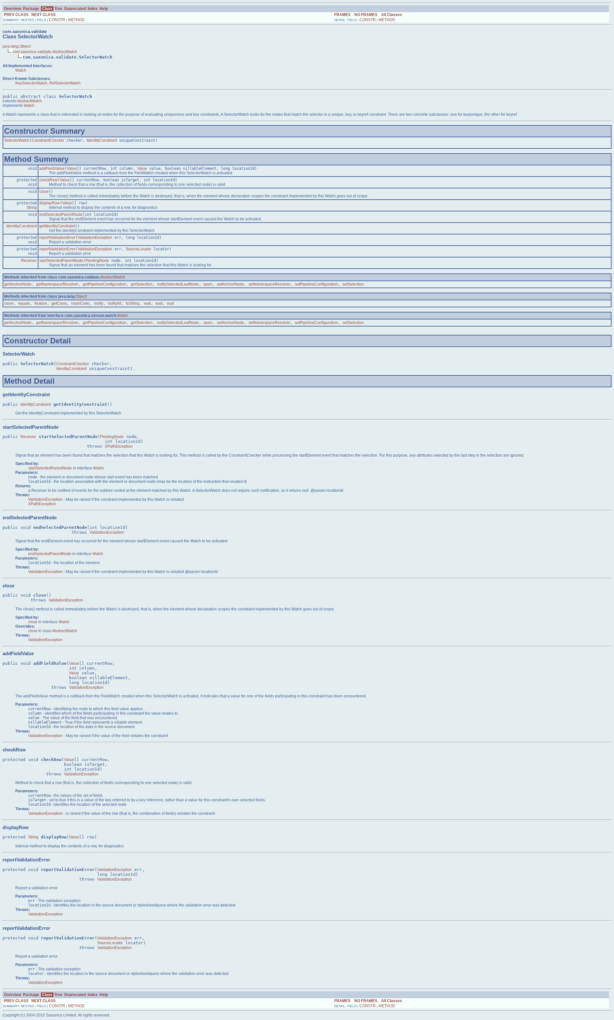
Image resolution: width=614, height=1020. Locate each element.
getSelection (142, 284)
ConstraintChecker (48, 140)
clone (9, 303)
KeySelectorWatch (31, 83)
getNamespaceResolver (57, 284)
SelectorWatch (16, 140)
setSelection (353, 284)
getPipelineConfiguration (104, 284)
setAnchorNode (230, 284)
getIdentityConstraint (57, 226)
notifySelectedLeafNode (178, 284)
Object (81, 296)
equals (24, 303)
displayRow (49, 203)
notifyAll (115, 303)
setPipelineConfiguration (316, 284)
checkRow (48, 180)
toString (132, 303)
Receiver (29, 260)
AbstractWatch (29, 101)
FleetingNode (97, 260)
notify (98, 303)
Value (72, 168)
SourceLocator (138, 249)
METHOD (76, 20)
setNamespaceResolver (269, 284)
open (207, 284)
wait (147, 303)
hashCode (80, 303)
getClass (59, 303)
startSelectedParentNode (61, 260)
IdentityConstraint (102, 140)
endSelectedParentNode (61, 214)
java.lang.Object (17, 46)
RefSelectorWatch (65, 83)
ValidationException (95, 237)
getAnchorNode (18, 284)
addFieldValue (52, 168)
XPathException (119, 446)
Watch (20, 70)
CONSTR (57, 20)
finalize (41, 303)
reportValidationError (57, 237)
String (32, 207)
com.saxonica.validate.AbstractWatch (44, 52)
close (44, 191)
